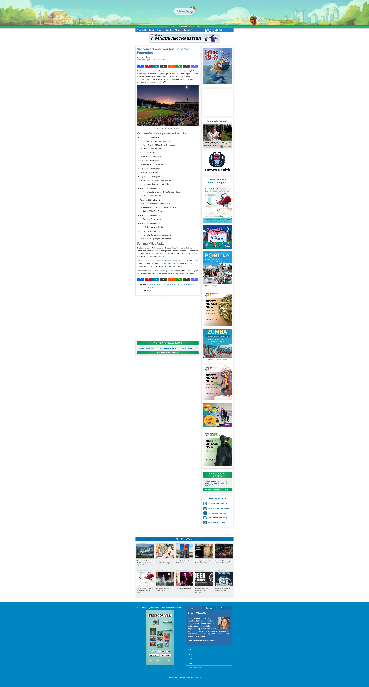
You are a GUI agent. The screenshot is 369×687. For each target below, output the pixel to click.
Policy (190, 663)
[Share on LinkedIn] (155, 66)
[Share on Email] (163, 66)
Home (190, 649)
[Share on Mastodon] (194, 66)
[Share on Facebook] (140, 66)
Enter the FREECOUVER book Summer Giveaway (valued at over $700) (165, 348)
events (149, 290)
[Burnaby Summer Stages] (217, 415)
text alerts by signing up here (183, 273)
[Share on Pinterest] (148, 66)
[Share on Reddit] (171, 66)
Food (151, 30)
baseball (148, 273)
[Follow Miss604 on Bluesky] (206, 30)
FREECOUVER (186, 27)
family (178, 284)
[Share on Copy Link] (186, 66)
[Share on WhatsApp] (178, 66)
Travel (159, 30)
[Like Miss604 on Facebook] (216, 30)
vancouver (184, 284)
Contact (187, 30)
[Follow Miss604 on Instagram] (209, 30)
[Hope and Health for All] (217, 162)
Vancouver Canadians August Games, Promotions (163, 51)
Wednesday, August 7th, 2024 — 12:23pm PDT (152, 60)
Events (169, 30)
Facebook (155, 271)
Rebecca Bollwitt (144, 57)
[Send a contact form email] (220, 30)
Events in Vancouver (194, 667)
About (178, 30)
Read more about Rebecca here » (201, 641)
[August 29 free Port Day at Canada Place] (217, 269)
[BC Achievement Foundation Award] (217, 308)
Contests (209, 608)
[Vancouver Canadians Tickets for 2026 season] (184, 38)
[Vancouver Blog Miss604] (184, 10)
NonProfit (141, 30)
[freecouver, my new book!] (160, 664)
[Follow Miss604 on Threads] (213, 30)
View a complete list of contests (166, 352)
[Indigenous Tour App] (217, 136)
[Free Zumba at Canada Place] (217, 345)
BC (154, 284)
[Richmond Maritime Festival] (217, 66)
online (169, 261)
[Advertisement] (167, 318)
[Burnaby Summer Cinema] (217, 237)
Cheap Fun (159, 284)
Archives (224, 608)
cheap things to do (169, 284)
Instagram (166, 271)
